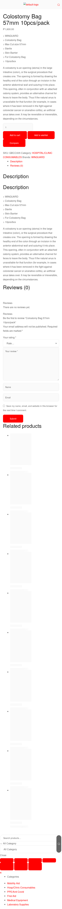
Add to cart (15, 135)
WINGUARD (38, 157)
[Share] (21, 860)
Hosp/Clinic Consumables (21, 887)
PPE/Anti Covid (15, 891)
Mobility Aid (13, 883)
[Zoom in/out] (49, 860)
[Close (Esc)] (7, 860)
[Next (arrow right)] (35, 866)
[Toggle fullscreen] (35, 860)
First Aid (11, 896)
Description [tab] (16, 176)
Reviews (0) (16, 165)
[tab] (34, 161)
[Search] (58, 844)
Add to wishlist (41, 135)
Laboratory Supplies (18, 904)
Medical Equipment (17, 900)
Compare (14, 142)
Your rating (9, 337)
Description (16, 161)
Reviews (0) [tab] (16, 287)
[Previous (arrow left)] (7, 866)
